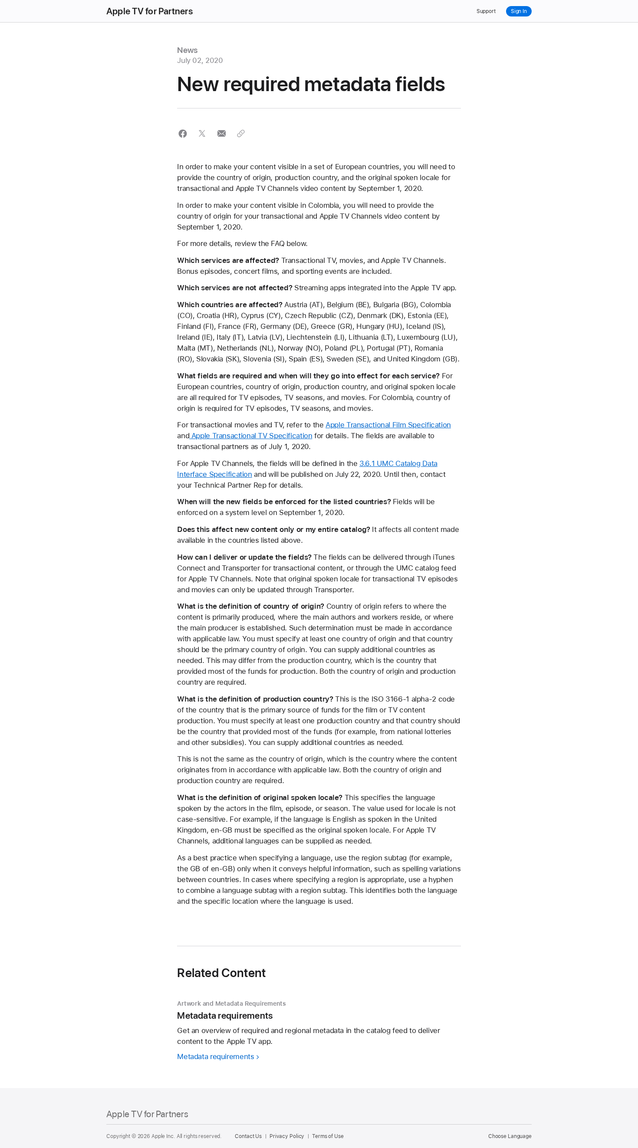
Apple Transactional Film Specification (388, 424)
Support (486, 11)
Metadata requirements (215, 1056)
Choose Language (510, 1136)
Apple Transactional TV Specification (250, 435)
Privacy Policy (287, 1136)
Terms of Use (328, 1136)
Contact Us (248, 1136)
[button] (182, 133)
